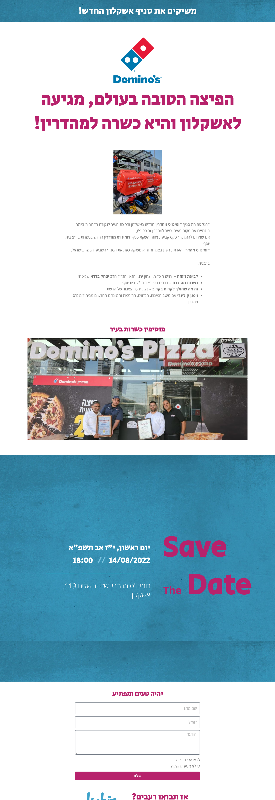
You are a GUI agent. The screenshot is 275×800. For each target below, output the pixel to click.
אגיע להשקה (186, 759)
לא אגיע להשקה (183, 766)
